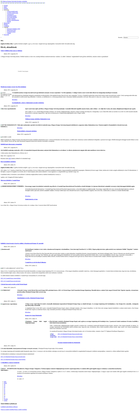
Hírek (5, 7)
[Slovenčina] (35, 2)
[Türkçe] (44, 2)
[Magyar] (2, 2)
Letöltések (6, 26)
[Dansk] (9, 2)
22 (4, 390)
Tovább (6, 399)
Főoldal (6, 5)
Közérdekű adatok (11, 15)
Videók (9, 33)
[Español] (39, 2)
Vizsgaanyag (10, 14)
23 (4, 391)
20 (4, 387)
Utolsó (5, 400)
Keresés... (120, 37)
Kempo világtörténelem (13, 20)
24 (4, 393)
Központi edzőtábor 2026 (13, 29)
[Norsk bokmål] (25, 2)
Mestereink (6, 23)
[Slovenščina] (37, 2)
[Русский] (32, 2)
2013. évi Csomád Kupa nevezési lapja (10, 281)
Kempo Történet (11, 18)
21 (4, 389)
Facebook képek (11, 31)
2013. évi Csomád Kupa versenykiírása (11, 278)
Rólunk (9, 21)
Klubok (6, 8)
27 (4, 397)
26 (4, 396)
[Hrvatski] (7, 2)
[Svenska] (42, 2)
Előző (5, 383)
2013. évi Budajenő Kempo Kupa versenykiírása (70, 336)
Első (5, 381)
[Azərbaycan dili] (4, 2)
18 (4, 384)
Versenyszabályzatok (12, 11)
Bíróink (6, 24)
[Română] (30, 2)
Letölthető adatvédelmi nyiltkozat (9, 406)
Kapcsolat (6, 34)
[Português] (28, 2)
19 (4, 386)
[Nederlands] (11, 2)
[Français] (16, 2)
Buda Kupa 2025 (11, 30)
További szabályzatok (12, 13)
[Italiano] (23, 2)
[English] (14, 2)
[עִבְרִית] (21, 2)
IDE (10, 158)
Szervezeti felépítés (12, 17)
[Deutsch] (18, 2)
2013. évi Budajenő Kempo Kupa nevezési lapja (70, 334)
